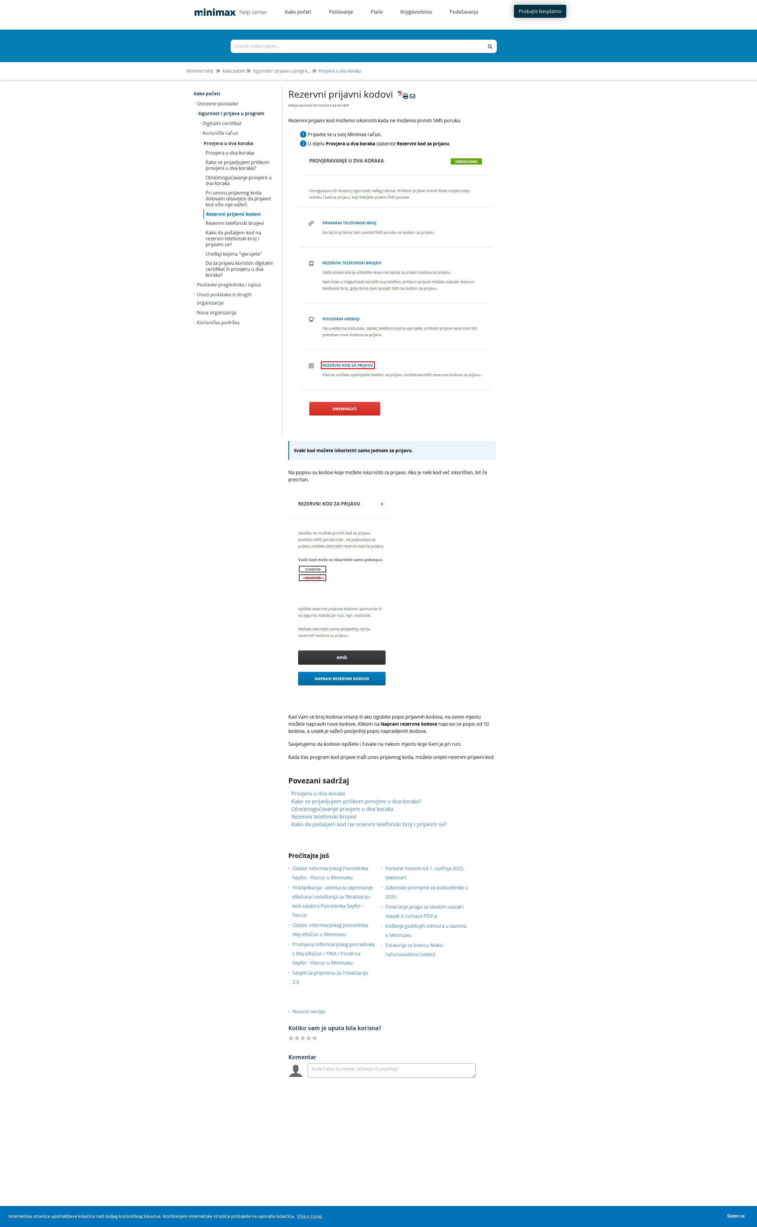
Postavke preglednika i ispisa (229, 284)
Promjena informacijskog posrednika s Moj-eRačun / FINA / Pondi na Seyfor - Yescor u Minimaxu (333, 953)
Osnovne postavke (217, 103)
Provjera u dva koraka (339, 71)
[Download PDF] (399, 96)
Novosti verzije (313, 1011)
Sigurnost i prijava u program (282, 71)
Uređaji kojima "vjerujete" (234, 254)
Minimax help (199, 71)
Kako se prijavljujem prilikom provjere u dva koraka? (237, 165)
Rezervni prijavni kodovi (233, 214)
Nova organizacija (216, 312)
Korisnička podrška (218, 322)
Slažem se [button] (736, 1216)
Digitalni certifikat (222, 123)
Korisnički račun (220, 133)
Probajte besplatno (540, 11)
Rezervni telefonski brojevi (235, 223)
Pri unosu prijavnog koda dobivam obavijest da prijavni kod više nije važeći (238, 198)
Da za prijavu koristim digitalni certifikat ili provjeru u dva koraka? (239, 269)
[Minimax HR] (213, 8)
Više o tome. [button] (310, 1216)
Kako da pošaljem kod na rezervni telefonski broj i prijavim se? (233, 238)
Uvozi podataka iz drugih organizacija (224, 298)
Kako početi (233, 71)
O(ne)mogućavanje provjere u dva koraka (239, 180)
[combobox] (357, 46)
